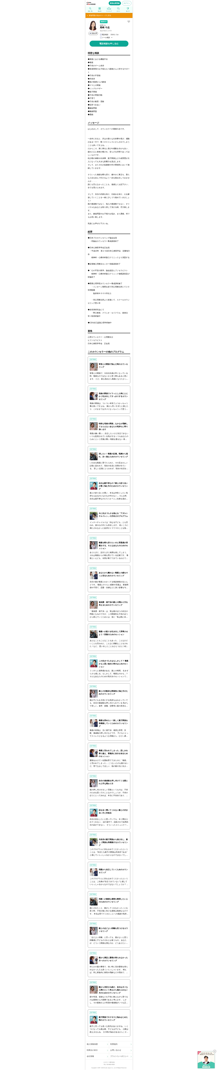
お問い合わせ (115, 1050)
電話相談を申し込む (109, 43)
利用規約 (114, 1044)
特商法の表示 (92, 1050)
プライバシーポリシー (119, 1056)
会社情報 (90, 1056)
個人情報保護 (92, 1044)
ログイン (127, 3)
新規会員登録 (115, 3)
